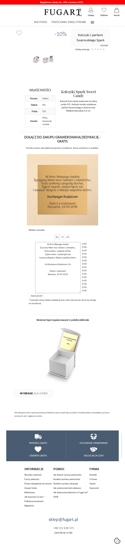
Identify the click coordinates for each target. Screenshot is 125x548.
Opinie (92, 483)
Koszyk (117, 10)
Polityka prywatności (33, 501)
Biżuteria (40, 22)
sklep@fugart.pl (63, 519)
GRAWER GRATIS (38, 455)
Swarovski (94, 487)
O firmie (93, 479)
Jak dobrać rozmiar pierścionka (67, 474)
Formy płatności (31, 479)
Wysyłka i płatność (32, 474)
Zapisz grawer (37, 295)
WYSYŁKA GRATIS (38, 443)
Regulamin (29, 505)
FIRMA (94, 469)
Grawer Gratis (30, 487)
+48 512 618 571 (63, 528)
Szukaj (79, 10)
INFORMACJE (34, 469)
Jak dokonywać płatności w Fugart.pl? (70, 492)
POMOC (59, 469)
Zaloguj (91, 10)
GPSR (55, 496)
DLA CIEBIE (34, 393)
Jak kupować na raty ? (34, 496)
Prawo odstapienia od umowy (38, 483)
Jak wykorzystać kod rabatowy (67, 487)
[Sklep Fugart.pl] (62, 11)
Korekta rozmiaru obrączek (65, 483)
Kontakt (93, 474)
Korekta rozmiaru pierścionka (66, 479)
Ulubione (104, 10)
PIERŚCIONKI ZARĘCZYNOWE (69, 22)
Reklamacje (29, 492)
